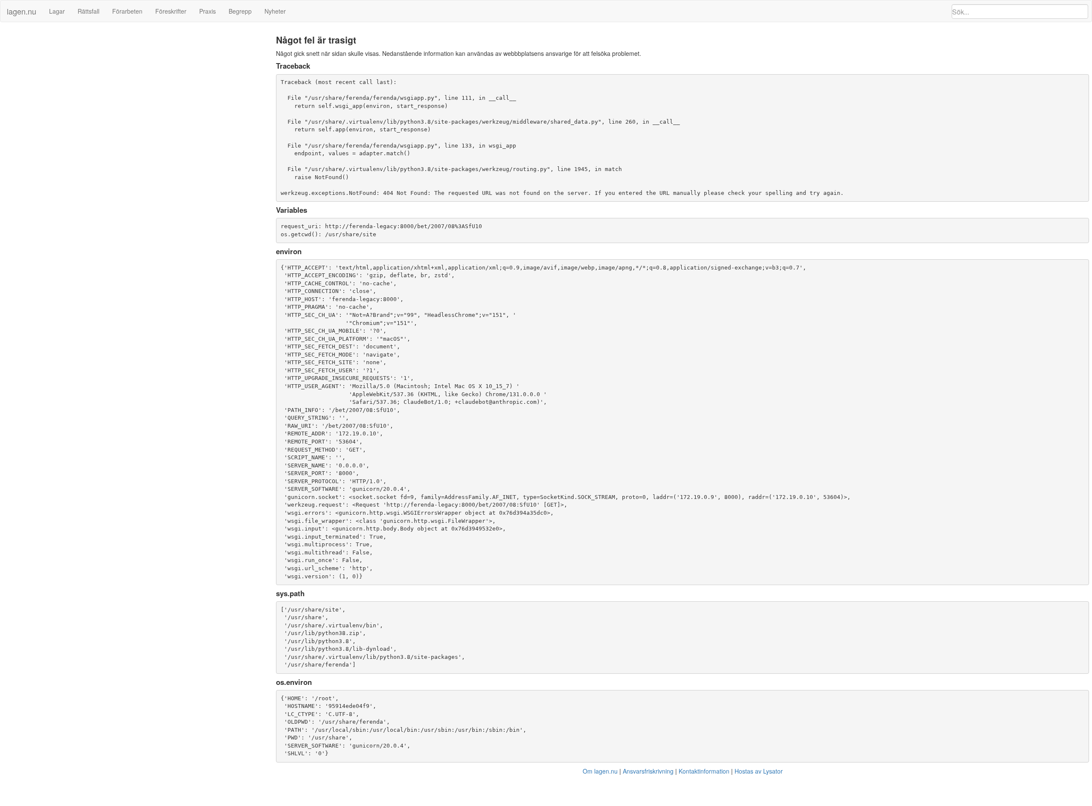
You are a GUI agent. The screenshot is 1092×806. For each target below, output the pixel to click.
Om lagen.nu (600, 771)
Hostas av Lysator (759, 771)
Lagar (57, 11)
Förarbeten (127, 11)
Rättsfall (88, 11)
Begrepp (240, 11)
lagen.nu (21, 11)
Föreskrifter (170, 11)
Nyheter (275, 11)
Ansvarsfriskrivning (648, 771)
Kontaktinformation (704, 771)
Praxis (207, 11)
